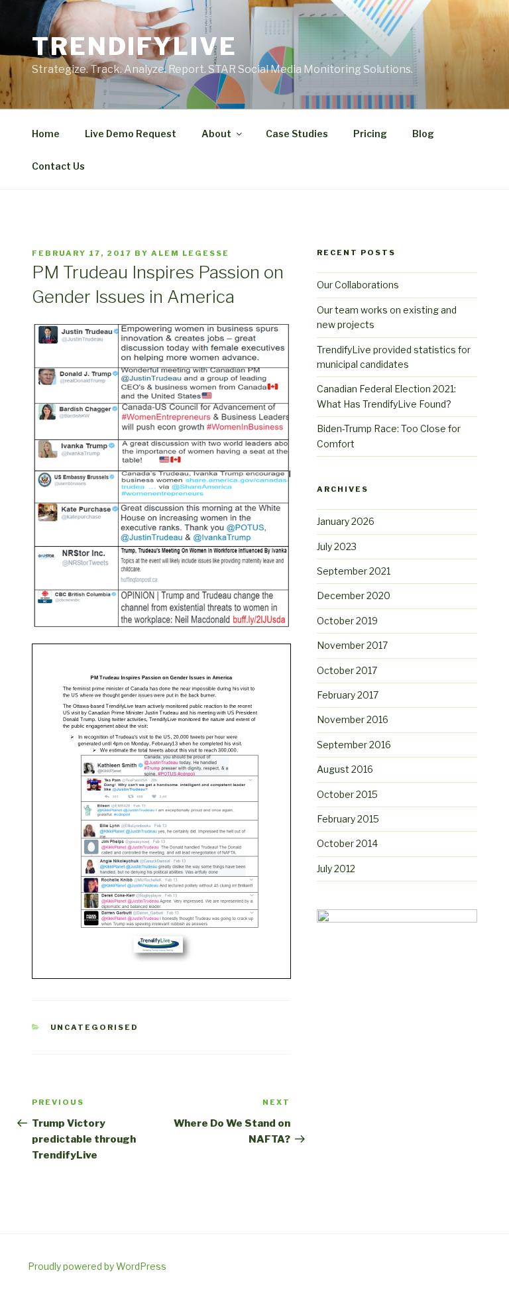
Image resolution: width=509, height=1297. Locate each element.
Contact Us (58, 166)
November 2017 (352, 645)
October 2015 (347, 794)
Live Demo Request (130, 133)
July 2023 (337, 546)
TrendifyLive (134, 46)
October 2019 (347, 620)
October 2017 (347, 670)
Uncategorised (94, 1027)
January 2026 (345, 521)
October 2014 (347, 843)
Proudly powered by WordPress (97, 1266)
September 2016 (354, 744)
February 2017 (347, 695)
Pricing (370, 133)
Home (46, 133)
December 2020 (353, 595)
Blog (423, 133)
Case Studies (297, 133)
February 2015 (348, 818)
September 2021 (353, 571)
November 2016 (352, 719)
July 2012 (336, 868)
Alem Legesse (190, 253)
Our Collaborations (358, 284)
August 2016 (345, 769)
